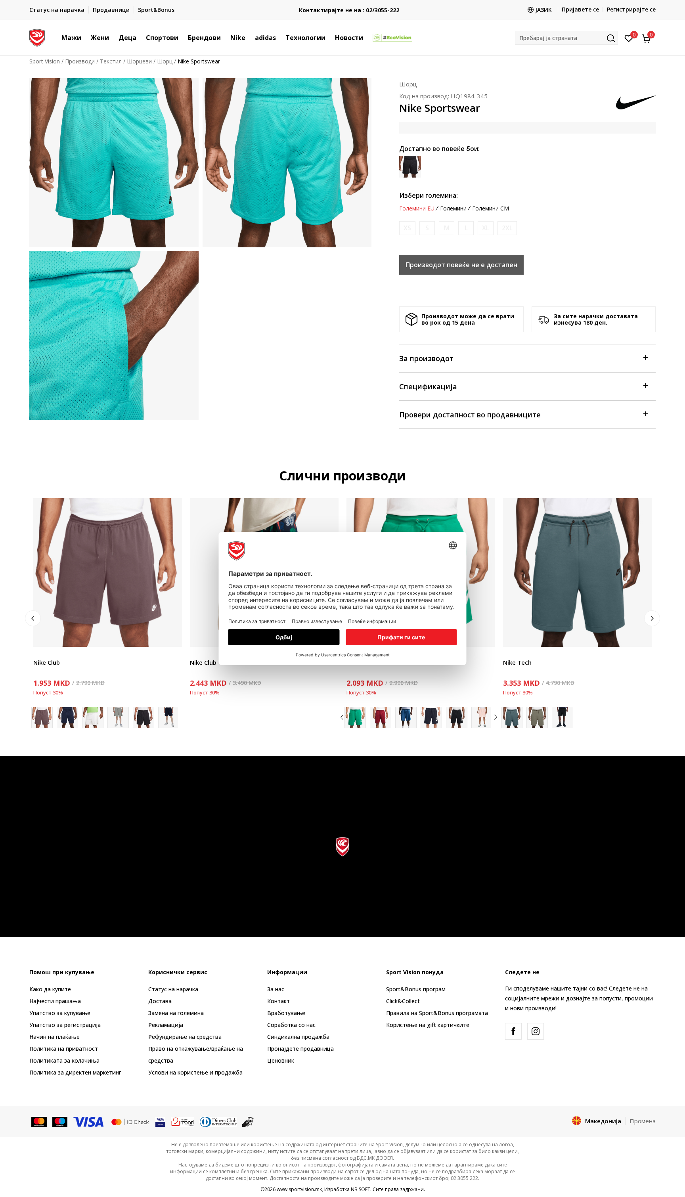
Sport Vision (44, 61)
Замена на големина (176, 1013)
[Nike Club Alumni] (380, 717)
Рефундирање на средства (185, 1036)
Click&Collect (403, 1001)
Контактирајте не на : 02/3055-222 (343, 10)
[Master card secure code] (130, 1121)
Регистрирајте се (631, 9)
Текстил (111, 61)
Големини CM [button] (490, 208)
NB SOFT (360, 1189)
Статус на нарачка (173, 989)
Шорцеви (139, 61)
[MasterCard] (39, 1121)
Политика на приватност (63, 1048)
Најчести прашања (55, 1001)
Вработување (286, 1013)
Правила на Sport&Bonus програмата (437, 1013)
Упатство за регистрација (65, 1025)
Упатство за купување (59, 1013)
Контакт (278, 1001)
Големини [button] (453, 208)
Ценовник (280, 1060)
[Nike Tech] (577, 572)
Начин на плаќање (54, 1036)
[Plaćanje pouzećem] (248, 1121)
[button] (85, 37)
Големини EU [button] (416, 208)
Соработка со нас (291, 1025)
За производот (426, 358)
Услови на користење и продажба (195, 1072)
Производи (80, 61)
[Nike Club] (107, 572)
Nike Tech (517, 662)
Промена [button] (643, 1121)
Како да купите (50, 989)
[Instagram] (535, 1031)
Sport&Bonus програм (416, 989)
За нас (275, 989)
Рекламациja (165, 1025)
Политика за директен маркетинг (75, 1072)
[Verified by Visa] (160, 1121)
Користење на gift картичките (427, 1025)
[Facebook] (513, 1031)
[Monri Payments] (182, 1121)
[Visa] (89, 1121)
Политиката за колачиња (64, 1060)
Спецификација (428, 386)
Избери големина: (428, 195)
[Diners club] (218, 1121)
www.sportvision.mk (299, 1189)
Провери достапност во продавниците (470, 414)
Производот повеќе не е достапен (461, 264)
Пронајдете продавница (300, 1048)
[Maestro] (60, 1121)
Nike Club (46, 662)
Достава (160, 1001)
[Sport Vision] (37, 37)
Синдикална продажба (298, 1036)
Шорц (164, 61)
